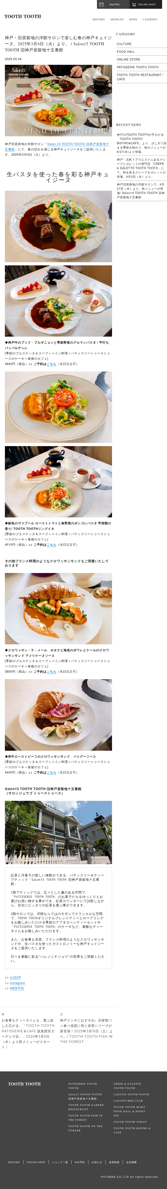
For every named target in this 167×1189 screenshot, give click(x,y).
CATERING (150, 19)
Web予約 (115, 4)
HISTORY (99, 19)
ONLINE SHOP (36, 1162)
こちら (51, 363)
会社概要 (131, 1162)
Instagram (17, 983)
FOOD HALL (126, 52)
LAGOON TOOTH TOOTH (131, 1094)
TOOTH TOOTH (38, 1084)
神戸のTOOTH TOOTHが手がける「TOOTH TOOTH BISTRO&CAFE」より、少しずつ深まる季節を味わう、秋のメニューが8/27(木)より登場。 (142, 143)
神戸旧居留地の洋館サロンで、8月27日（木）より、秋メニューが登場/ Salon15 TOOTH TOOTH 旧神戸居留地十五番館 (141, 190)
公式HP (15, 977)
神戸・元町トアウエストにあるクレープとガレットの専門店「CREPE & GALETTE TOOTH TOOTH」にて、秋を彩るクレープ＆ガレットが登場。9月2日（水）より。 (141, 168)
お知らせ (97, 1162)
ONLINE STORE (128, 59)
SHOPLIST (117, 19)
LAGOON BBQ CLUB (128, 1100)
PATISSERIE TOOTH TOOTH (138, 67)
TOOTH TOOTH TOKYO (130, 1121)
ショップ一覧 (60, 1162)
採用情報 (114, 1162)
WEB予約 (17, 988)
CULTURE (124, 44)
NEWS (133, 19)
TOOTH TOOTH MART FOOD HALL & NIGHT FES (129, 1111)
